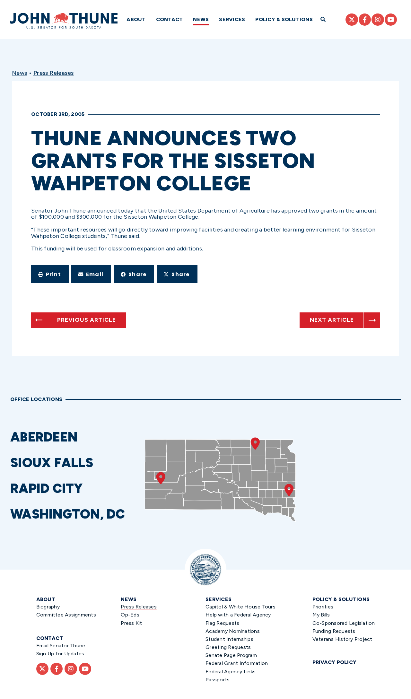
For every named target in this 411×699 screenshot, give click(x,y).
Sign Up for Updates (60, 654)
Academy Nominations (233, 631)
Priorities (323, 607)
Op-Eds (130, 615)
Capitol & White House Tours (240, 607)
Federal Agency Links (231, 671)
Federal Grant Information (237, 663)
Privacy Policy (334, 662)
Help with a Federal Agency (238, 615)
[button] (50, 274)
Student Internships (229, 639)
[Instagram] (378, 19)
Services (232, 19)
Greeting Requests (228, 647)
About (136, 19)
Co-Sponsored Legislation (343, 623)
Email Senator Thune (60, 645)
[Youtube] (391, 19)
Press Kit (131, 623)
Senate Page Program (231, 655)
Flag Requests (222, 623)
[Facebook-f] (365, 19)
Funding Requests (333, 631)
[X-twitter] (351, 19)
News (201, 19)
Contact (169, 19)
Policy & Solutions (284, 19)
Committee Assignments (66, 615)
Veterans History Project (342, 639)
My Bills (321, 615)
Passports (218, 680)
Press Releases (53, 72)
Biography (48, 607)
